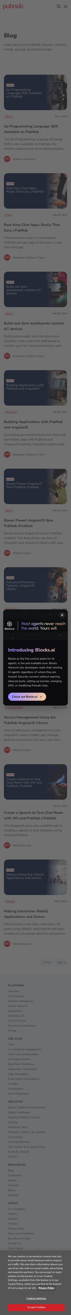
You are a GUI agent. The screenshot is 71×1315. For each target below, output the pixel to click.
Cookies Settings (36, 1298)
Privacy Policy (46, 1288)
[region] (35, 1283)
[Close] (62, 615)
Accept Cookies (36, 1307)
